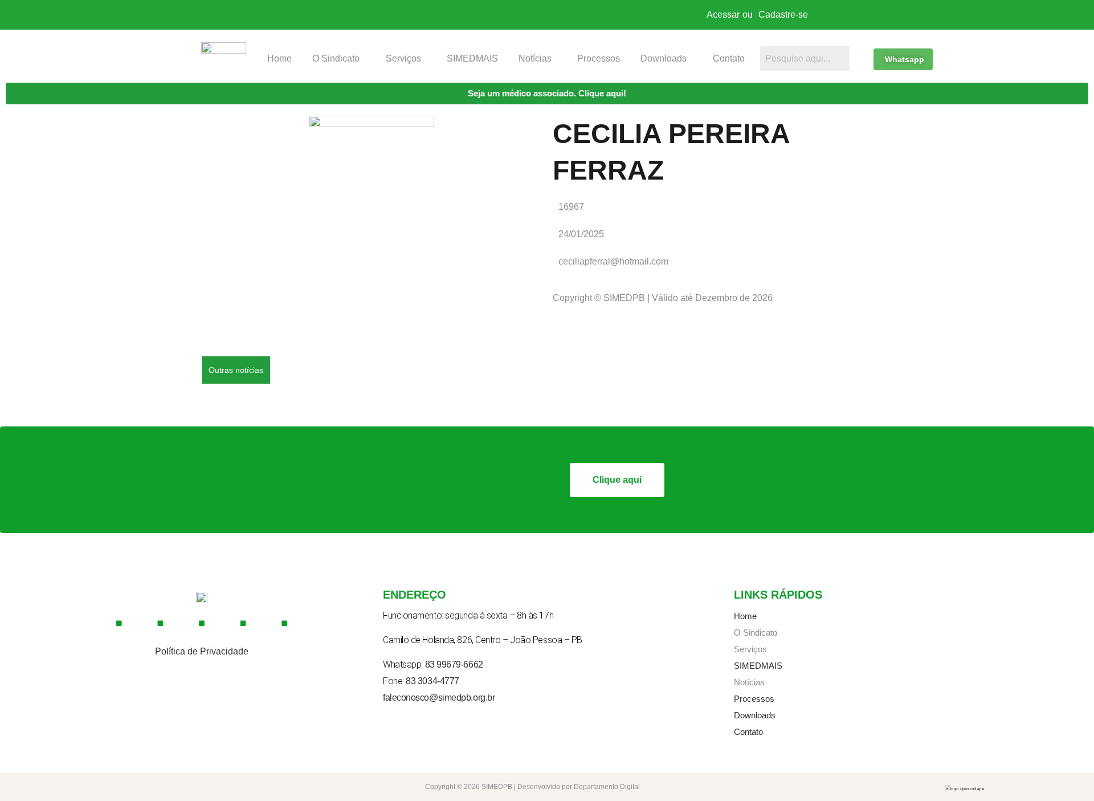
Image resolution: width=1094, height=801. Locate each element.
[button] (338, 59)
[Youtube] (202, 623)
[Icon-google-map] (243, 623)
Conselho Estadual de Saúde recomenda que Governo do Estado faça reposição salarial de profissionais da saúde (509, 382)
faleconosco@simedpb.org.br (439, 697)
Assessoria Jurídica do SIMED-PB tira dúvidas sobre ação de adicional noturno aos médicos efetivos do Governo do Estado (527, 408)
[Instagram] (161, 623)
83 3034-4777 (432, 681)
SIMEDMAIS (472, 58)
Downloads (663, 58)
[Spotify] (284, 623)
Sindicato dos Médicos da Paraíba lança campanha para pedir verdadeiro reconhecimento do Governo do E (494, 331)
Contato (729, 58)
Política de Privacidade (201, 651)
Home (279, 58)
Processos (598, 58)
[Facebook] (119, 623)
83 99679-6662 (454, 664)
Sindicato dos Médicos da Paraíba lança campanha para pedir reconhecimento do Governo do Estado (482, 356)
